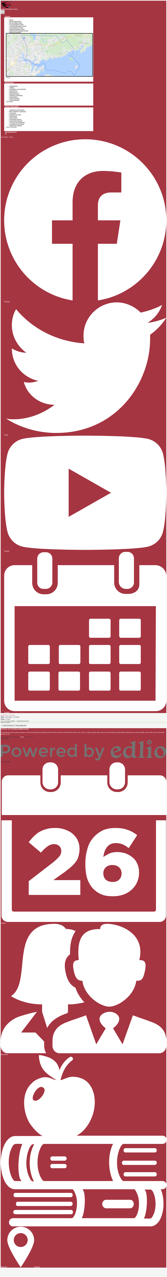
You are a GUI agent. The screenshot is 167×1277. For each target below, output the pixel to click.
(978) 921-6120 (29, 737)
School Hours (13, 116)
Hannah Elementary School (17, 29)
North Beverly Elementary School (18, 30)
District (11, 20)
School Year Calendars (15, 125)
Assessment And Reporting (16, 110)
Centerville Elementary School (17, 26)
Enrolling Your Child (15, 114)
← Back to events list (8, 725)
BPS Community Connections (17, 111)
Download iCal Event (23, 721)
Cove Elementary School (16, 27)
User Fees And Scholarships (17, 122)
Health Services (13, 92)
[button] (7, 16)
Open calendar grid (20, 725)
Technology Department (16, 95)
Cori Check (12, 113)
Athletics (11, 87)
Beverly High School (15, 21)
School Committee (14, 98)
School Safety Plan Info (15, 121)
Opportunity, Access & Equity (17, 89)
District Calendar (5, 722)
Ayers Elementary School (16, 24)
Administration (13, 86)
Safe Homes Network (15, 119)
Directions (37, 1267)
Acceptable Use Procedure (16, 124)
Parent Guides (13, 117)
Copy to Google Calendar (8, 721)
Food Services (13, 90)
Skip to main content (6, 1)
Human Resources (14, 94)
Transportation (13, 97)
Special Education (14, 100)
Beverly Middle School (15, 23)
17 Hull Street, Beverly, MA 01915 (10, 737)
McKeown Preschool (15, 32)
